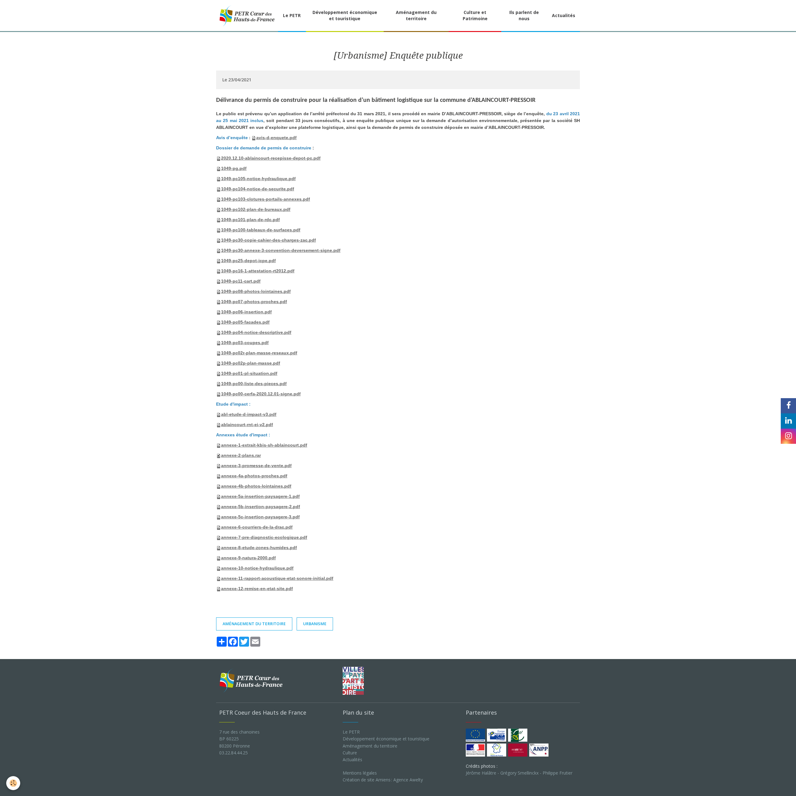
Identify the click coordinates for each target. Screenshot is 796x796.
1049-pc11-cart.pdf (241, 281)
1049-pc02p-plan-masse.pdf (250, 363)
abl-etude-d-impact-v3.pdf (248, 414)
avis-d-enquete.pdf (276, 137)
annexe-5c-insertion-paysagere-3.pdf (260, 516)
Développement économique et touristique (344, 15)
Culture (350, 753)
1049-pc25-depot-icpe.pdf (248, 260)
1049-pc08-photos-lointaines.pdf (256, 291)
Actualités (563, 15)
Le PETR (292, 15)
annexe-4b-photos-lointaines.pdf (256, 486)
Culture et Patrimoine (475, 15)
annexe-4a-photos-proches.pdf (254, 475)
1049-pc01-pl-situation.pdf (249, 373)
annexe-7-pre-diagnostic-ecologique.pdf (264, 537)
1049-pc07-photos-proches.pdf (254, 301)
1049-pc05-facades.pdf (245, 322)
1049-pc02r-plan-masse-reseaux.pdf (259, 352)
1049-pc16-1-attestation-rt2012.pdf (257, 270)
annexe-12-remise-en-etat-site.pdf (257, 588)
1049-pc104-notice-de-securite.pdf (257, 188)
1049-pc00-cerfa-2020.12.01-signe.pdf (261, 393)
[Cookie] (13, 783)
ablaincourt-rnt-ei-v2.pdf (247, 424)
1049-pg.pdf (234, 168)
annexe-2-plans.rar (241, 455)
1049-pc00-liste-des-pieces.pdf (254, 383)
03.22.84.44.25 (233, 753)
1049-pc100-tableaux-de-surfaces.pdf (260, 229)
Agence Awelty (408, 780)
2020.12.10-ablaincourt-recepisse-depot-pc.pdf (271, 158)
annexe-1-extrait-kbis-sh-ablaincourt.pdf (264, 445)
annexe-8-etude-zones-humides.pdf (259, 547)
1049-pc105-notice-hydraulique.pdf (258, 178)
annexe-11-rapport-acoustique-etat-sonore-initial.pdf (277, 578)
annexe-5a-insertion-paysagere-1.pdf (260, 496)
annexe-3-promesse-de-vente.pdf (256, 465)
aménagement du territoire (254, 623)
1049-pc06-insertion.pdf (246, 311)
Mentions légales (360, 773)
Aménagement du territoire (416, 15)
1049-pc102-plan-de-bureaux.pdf (255, 209)
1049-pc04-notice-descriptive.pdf (256, 332)
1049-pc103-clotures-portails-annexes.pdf (265, 199)
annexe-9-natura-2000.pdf (248, 557)
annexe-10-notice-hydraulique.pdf (257, 568)
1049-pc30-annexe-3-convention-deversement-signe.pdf (280, 250)
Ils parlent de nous (524, 15)
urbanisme (314, 623)
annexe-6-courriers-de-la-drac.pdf (257, 527)
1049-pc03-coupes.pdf (245, 342)
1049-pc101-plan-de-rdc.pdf (250, 219)
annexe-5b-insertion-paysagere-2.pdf (260, 506)
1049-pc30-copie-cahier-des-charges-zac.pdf (268, 240)
